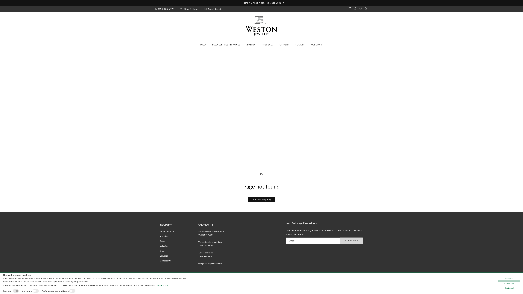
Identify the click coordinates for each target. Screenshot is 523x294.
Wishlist (164, 246)
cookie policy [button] (162, 285)
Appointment (214, 9)
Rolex (162, 241)
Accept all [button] (509, 279)
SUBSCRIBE (351, 240)
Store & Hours (191, 9)
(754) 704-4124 (205, 256)
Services (164, 255)
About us (164, 236)
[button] (351, 8)
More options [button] (509, 283)
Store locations (167, 231)
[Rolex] (357, 25)
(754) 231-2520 (205, 245)
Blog (162, 250)
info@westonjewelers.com (210, 263)
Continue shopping (261, 199)
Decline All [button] (509, 288)
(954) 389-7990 (166, 9)
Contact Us (165, 260)
